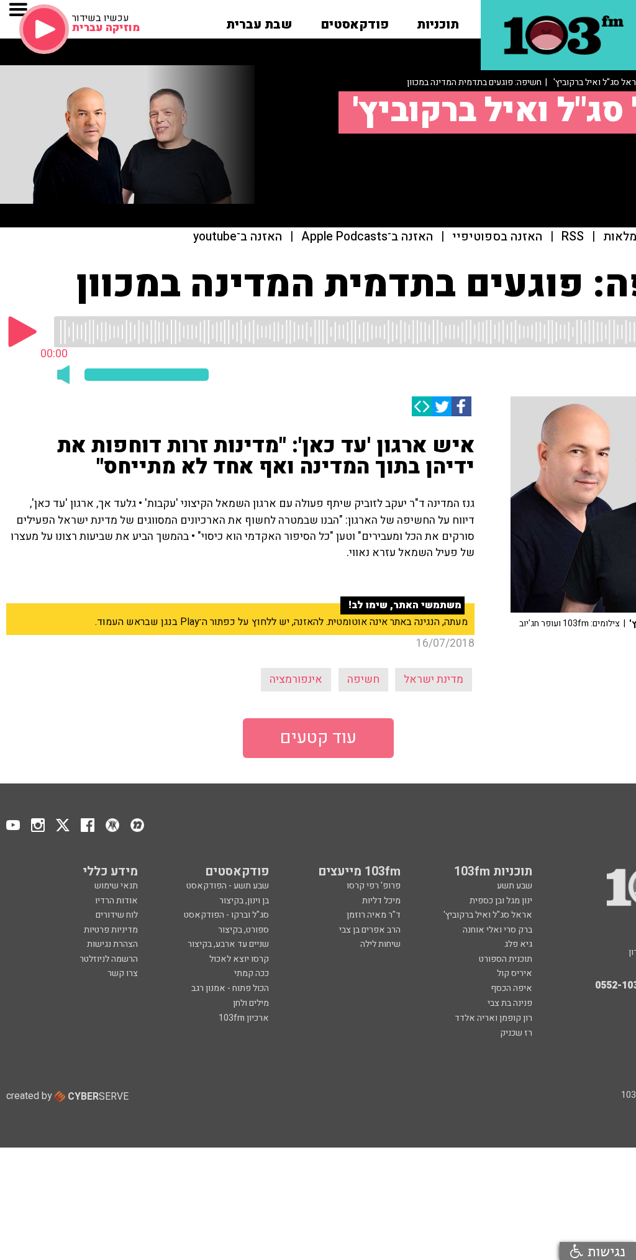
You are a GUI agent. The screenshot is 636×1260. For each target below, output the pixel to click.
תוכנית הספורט (505, 959)
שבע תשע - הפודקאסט (227, 885)
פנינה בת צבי (510, 1003)
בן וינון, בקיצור (244, 900)
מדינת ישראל (433, 679)
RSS (572, 237)
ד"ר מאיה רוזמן (374, 915)
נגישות (604, 1251)
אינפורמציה (296, 679)
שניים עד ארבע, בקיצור (228, 944)
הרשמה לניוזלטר (109, 959)
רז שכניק (516, 1033)
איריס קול (514, 973)
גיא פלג (518, 944)
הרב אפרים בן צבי (370, 929)
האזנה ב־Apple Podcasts (367, 237)
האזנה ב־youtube (237, 237)
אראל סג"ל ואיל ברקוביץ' (487, 915)
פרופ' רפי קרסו (374, 885)
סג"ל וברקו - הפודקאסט (226, 915)
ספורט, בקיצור (243, 929)
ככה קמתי (251, 973)
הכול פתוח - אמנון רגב (230, 988)
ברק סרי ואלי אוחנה (497, 929)
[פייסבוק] (461, 406)
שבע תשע (514, 885)
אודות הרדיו (116, 900)
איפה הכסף (511, 988)
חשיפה (363, 679)
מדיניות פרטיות (111, 929)
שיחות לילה (380, 944)
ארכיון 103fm (244, 1018)
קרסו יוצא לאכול (239, 959)
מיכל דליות (381, 900)
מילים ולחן (251, 1003)
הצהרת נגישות (112, 944)
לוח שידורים (117, 915)
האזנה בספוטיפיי (497, 237)
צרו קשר (122, 973)
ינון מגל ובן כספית (501, 900)
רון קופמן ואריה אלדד (493, 1018)
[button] (438, 20)
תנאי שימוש (116, 885)
